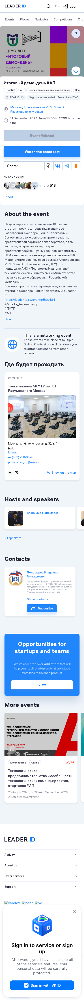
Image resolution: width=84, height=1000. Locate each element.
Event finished (42, 135)
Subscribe (45, 608)
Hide (7, 319)
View (42, 685)
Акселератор (18, 762)
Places (24, 19)
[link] (41, 758)
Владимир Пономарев (42, 513)
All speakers (12, 538)
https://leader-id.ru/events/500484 (29, 300)
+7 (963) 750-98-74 (21, 457)
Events (10, 19)
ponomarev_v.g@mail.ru (23, 462)
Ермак (12, 452)
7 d (72, 762)
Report (8, 197)
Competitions (63, 19)
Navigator (41, 19)
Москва (16, 107)
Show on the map (64, 473)
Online (35, 762)
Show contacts (37, 599)
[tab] (42, 855)
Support (10, 886)
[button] (42, 855)
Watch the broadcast (42, 151)
